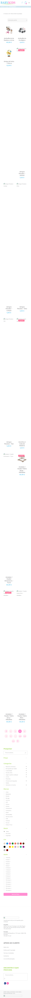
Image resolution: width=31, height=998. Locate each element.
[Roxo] (23, 847)
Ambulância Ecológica (22, 39)
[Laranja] (10, 847)
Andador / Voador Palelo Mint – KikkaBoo (22, 717)
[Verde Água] (21, 847)
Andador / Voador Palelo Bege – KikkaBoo (22, 470)
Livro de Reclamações (9, 959)
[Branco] (7, 847)
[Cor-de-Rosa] (10, 843)
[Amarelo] (13, 847)
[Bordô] (7, 850)
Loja (7, 7)
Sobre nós (6, 947)
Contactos (6, 956)
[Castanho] (23, 843)
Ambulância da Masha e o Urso (9, 39)
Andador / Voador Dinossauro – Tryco (9, 580)
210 (25, 736)
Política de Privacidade (9, 950)
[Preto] (4, 847)
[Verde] (13, 843)
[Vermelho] (21, 843)
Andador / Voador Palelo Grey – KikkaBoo (9, 717)
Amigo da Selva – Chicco (9, 62)
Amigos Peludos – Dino (22, 308)
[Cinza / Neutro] (18, 843)
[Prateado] (4, 850)
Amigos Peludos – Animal (22, 173)
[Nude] (4, 843)
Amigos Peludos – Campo (9, 309)
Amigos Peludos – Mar (9, 443)
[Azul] (7, 843)
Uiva (14, 993)
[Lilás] (15, 847)
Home (2, 7)
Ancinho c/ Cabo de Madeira (22, 444)
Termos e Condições (9, 953)
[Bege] (18, 847)
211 (13, 741)
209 (20, 736)
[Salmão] (15, 843)
